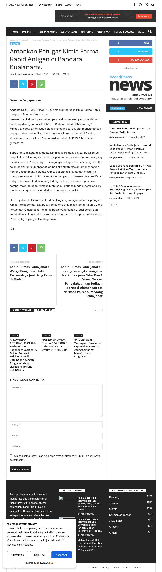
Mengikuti (143, 51)
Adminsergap (116, 136)
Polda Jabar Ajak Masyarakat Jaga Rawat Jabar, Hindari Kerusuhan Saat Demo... (89, 503)
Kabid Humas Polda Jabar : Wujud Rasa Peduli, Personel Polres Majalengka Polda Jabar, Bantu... (130, 148)
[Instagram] (140, 5)
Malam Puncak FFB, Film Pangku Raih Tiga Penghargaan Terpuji (90, 543)
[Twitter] (23, 84)
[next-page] (101, 310)
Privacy (105, 567)
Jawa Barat (115, 520)
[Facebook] (134, 5)
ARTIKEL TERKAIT (22, 310)
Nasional (87, 31)
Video (141, 31)
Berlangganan (140, 59)
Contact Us (138, 567)
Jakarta (113, 503)
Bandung (114, 497)
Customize (17, 554)
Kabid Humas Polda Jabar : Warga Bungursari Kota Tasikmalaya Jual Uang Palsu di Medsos (31, 273)
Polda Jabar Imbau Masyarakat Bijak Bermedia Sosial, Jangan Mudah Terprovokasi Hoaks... (90, 524)
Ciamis (113, 508)
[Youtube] (152, 5)
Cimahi (113, 532)
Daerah (26, 31)
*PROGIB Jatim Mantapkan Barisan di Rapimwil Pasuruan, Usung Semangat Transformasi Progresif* (87, 348)
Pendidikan (103, 31)
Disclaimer (92, 567)
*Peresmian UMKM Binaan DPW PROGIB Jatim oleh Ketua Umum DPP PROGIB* (54, 345)
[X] (146, 5)
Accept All (61, 554)
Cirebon (113, 526)
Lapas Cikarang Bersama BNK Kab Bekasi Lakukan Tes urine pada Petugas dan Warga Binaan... (130, 169)
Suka (147, 43)
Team (78, 4)
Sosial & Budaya (124, 31)
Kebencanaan (68, 31)
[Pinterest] (32, 84)
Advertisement (121, 567)
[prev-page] (96, 310)
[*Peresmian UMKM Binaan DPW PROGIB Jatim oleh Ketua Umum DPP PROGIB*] (56, 326)
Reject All (39, 554)
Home (59, 4)
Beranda (14, 39)
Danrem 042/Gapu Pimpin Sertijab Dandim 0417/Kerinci (130, 130)
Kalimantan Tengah (120, 514)
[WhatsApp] (41, 84)
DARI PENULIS (44, 310)
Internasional (48, 31)
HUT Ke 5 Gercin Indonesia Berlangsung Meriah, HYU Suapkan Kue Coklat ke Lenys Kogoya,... (130, 189)
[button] (149, 31)
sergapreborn (25, 73)
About (69, 4)
